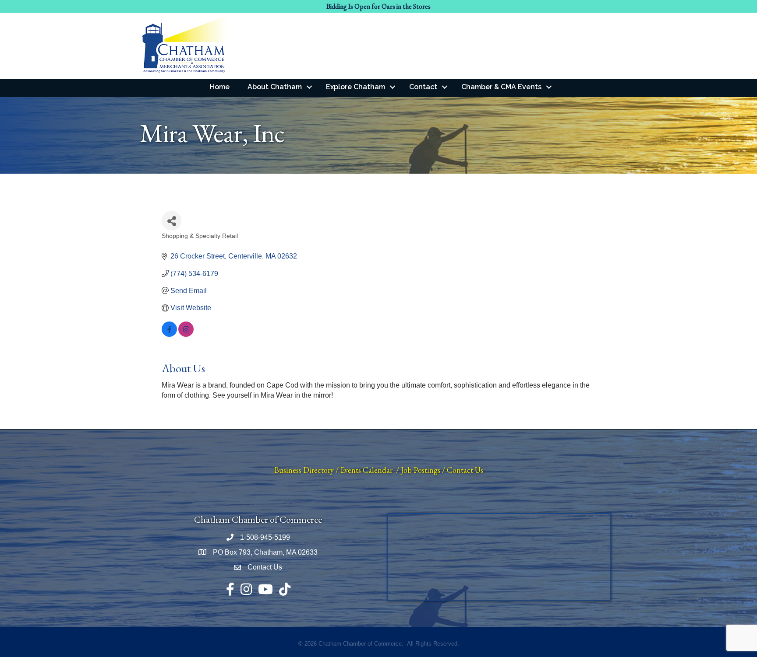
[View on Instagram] (186, 334)
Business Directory (304, 470)
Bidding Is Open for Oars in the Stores (378, 6)
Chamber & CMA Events (501, 87)
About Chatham (275, 87)
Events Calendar (366, 470)
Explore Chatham (355, 87)
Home (220, 87)
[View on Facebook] (169, 334)
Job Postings (420, 470)
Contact (423, 87)
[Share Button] (171, 221)
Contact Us (465, 470)
